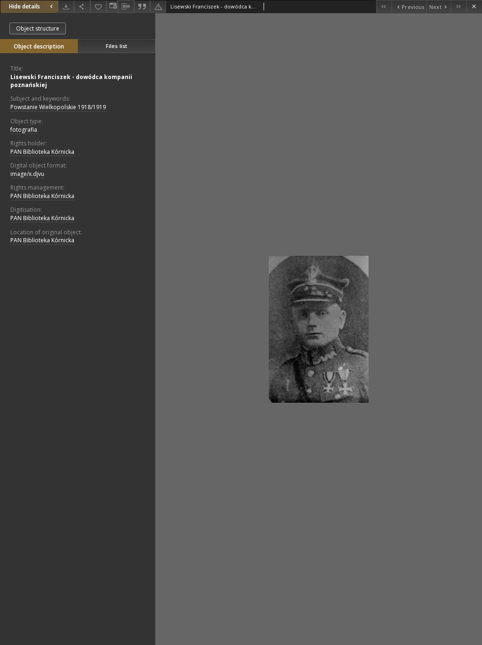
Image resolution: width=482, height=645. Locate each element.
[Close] (474, 6)
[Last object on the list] (458, 6)
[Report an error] (158, 6)
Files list (116, 45)
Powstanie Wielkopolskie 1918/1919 (58, 107)
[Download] (66, 6)
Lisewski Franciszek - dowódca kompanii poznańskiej (71, 81)
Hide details (24, 6)
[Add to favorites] (98, 6)
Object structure (37, 28)
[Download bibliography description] (126, 6)
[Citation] (142, 6)
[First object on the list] (384, 6)
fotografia (23, 130)
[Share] (82, 6)
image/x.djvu (27, 174)
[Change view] (112, 6)
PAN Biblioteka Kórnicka (42, 152)
